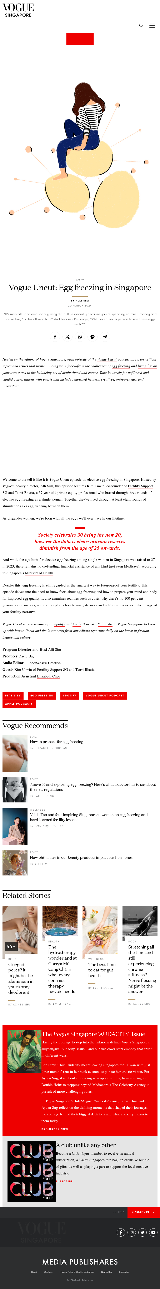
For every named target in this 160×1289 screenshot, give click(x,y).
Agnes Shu (21, 1004)
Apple (76, 623)
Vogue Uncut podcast (105, 695)
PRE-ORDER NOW (54, 1129)
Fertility (13, 695)
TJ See (30, 662)
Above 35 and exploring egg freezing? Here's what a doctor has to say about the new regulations (93, 786)
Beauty (54, 941)
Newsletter (106, 1272)
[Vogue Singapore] (18, 10)
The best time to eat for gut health (102, 969)
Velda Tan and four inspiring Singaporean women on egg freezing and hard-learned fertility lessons (89, 817)
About (34, 1272)
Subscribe (105, 623)
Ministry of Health (39, 572)
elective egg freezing (103, 479)
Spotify (59, 623)
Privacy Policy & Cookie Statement (77, 1272)
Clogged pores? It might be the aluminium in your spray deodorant (21, 978)
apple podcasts (19, 703)
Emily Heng (62, 1003)
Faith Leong (45, 796)
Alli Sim (82, 300)
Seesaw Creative (48, 662)
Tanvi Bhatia (85, 669)
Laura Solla (103, 987)
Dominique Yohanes (51, 826)
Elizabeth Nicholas (51, 748)
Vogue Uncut (107, 359)
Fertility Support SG (52, 669)
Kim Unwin (23, 669)
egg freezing (121, 365)
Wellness (38, 809)
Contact (48, 1272)
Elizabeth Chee (48, 676)
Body (80, 280)
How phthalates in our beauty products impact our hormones (81, 857)
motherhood (71, 372)
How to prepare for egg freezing (56, 741)
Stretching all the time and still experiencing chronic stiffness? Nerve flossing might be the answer (142, 968)
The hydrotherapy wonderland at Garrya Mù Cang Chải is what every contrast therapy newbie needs (62, 968)
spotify (69, 695)
